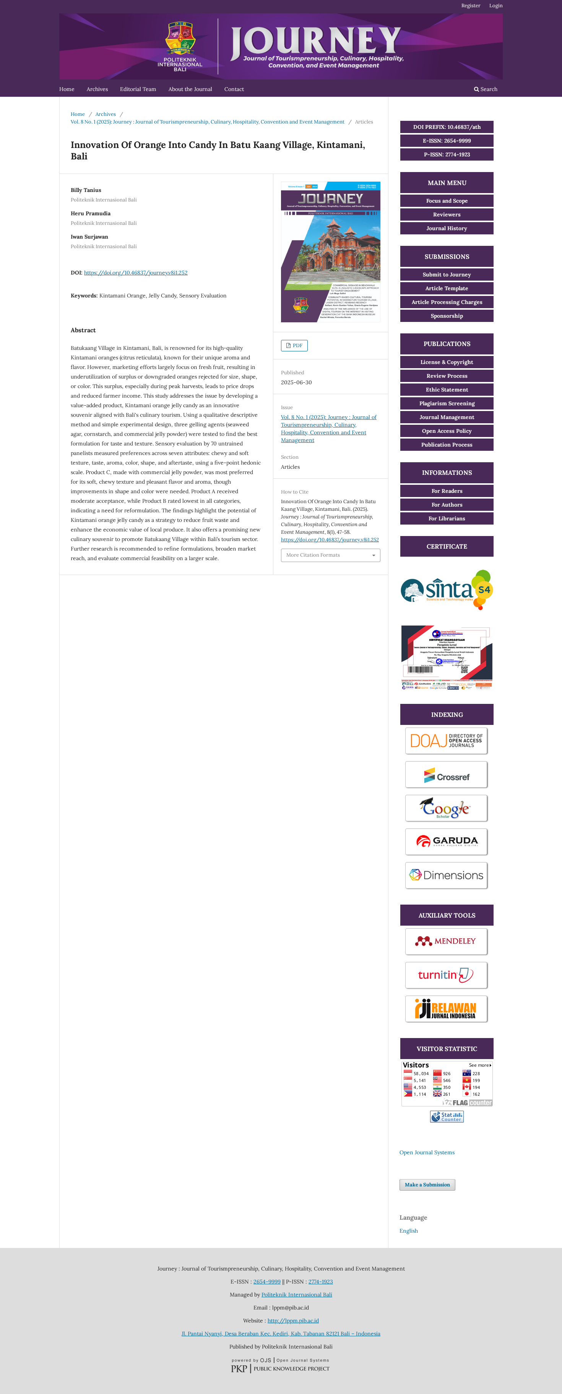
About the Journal (190, 89)
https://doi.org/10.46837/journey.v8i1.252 (136, 272)
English (409, 1230)
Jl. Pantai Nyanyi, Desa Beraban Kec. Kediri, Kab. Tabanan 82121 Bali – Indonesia (281, 1333)
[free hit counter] (447, 1120)
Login (496, 5)
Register (471, 5)
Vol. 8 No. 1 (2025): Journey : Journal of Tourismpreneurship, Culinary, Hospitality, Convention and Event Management (207, 122)
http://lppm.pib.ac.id (293, 1320)
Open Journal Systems (427, 1152)
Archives (97, 89)
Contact (234, 89)
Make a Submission (427, 1184)
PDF (297, 345)
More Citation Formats (313, 555)
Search (488, 89)
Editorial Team (138, 89)
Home (67, 89)
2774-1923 (321, 1281)
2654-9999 (267, 1281)
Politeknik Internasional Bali (297, 1294)
